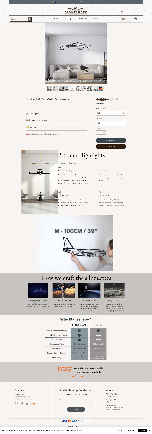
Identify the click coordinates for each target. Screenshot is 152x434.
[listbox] (125, 19)
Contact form (19, 394)
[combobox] (111, 113)
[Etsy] (33, 403)
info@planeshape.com (22, 397)
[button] (125, 19)
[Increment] (104, 133)
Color (99, 118)
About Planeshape (112, 394)
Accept (142, 430)
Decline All (131, 430)
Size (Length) (102, 108)
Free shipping (100, 104)
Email (60, 400)
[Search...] (29, 19)
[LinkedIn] (27, 403)
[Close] (149, 430)
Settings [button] (121, 430)
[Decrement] (97, 133)
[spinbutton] (101, 133)
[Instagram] (17, 403)
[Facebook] (22, 403)
